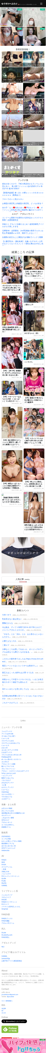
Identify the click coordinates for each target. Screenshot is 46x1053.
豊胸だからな (7, 623)
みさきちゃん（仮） (31, 333)
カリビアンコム (7, 867)
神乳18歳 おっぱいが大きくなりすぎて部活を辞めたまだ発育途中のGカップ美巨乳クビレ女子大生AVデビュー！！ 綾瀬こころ (33, 530)
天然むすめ (5, 871)
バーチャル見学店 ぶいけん (11, 906)
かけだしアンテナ (8, 787)
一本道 (4, 869)
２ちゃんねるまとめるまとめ (11, 755)
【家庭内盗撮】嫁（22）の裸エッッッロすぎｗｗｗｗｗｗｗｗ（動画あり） (23, 193)
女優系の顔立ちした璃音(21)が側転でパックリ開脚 (22, 237)
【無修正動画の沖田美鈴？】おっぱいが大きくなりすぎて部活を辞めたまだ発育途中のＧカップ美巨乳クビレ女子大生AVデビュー (11, 502)
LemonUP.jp (6, 958)
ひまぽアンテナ (7, 752)
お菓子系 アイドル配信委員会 (12, 961)
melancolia (5, 850)
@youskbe (10, 996)
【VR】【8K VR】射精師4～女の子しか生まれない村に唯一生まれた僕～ (12, 372)
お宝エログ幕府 (7, 808)
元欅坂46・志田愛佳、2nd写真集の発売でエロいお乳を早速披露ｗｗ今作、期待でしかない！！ (22, 231)
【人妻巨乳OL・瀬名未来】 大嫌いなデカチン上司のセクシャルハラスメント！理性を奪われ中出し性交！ (22, 243)
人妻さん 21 (28, 304)
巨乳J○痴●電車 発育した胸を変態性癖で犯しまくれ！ (11, 329)
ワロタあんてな (7, 796)
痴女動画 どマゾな (8, 843)
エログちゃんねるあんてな (11, 743)
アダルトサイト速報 (8, 764)
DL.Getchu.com (7, 935)
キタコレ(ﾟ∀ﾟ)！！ (8, 794)
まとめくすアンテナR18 (10, 750)
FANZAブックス (7, 918)
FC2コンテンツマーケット (11, 876)
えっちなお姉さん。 (8, 825)
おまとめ (5, 748)
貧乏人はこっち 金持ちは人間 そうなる (18, 672)
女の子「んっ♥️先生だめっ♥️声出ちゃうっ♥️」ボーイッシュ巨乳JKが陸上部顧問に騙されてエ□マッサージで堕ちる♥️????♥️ (22, 209)
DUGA (4, 864)
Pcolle (4, 881)
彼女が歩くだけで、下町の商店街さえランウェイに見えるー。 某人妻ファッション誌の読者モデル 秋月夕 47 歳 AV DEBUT (22, 186)
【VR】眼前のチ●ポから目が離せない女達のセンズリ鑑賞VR (33, 400)
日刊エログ (5, 820)
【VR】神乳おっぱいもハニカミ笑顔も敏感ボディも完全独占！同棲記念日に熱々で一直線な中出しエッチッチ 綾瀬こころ (11, 487)
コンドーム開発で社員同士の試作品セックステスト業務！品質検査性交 (22, 218)
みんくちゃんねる (8, 811)
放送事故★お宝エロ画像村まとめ (13, 813)
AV (21, 292)
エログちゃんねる (8, 741)
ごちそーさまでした (10, 702)
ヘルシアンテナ (7, 776)
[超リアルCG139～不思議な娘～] (12, 595)
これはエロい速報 (8, 818)
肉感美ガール (6, 827)
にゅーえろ (5, 745)
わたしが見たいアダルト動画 (11, 841)
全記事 (4, 1008)
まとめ (20, 504)
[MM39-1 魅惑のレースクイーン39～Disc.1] (34, 595)
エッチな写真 (6, 839)
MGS (3, 862)
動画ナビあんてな (8, 778)
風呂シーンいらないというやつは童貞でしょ (20, 665)
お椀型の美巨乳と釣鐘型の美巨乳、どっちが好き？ (22, 203)
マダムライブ (6, 897)
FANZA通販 (5, 921)
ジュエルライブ (7, 895)
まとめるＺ (5, 762)
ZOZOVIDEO (6, 836)
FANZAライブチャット (9, 902)
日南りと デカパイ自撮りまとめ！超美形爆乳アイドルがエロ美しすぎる (23, 225)
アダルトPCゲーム (8, 923)
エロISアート (6, 799)
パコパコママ (6, 874)
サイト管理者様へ (7, 1001)
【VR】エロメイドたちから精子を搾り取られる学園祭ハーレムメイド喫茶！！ (33, 441)
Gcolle (4, 878)
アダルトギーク (7, 822)
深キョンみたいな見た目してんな (15, 689)
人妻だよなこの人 (9, 641)
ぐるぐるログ (6, 780)
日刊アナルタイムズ (8, 848)
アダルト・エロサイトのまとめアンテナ (15, 771)
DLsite (4, 932)
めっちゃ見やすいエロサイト (11, 759)
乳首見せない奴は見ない (12, 619)
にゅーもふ (5, 789)
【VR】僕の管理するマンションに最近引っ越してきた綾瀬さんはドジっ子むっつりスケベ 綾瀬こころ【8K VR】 (11, 444)
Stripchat (5, 909)
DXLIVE (4, 899)
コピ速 (4, 785)
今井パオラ (6, 615)
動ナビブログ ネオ (8, 766)
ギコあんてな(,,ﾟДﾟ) (8, 736)
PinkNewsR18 (6, 757)
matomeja (5, 792)
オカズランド (6, 815)
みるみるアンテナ (8, 783)
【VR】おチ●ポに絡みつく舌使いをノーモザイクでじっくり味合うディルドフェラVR (33, 274)
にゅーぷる (5, 738)
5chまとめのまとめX (9, 773)
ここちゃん (28, 362)
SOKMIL (4, 885)
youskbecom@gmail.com (10, 994)
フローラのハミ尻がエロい (13, 199)
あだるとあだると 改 (9, 846)
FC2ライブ (5, 904)
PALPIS (4, 883)
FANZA (4, 860)
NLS (3, 947)
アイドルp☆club (7, 734)
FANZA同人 (5, 937)
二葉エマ (5, 645)
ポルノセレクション (8, 769)
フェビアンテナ (7, 731)
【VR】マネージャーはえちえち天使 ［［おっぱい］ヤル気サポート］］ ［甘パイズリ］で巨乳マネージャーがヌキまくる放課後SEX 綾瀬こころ (11, 402)
